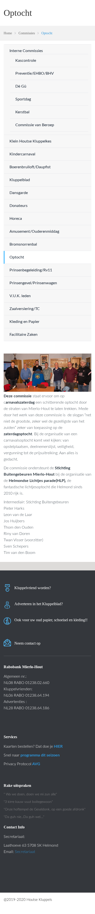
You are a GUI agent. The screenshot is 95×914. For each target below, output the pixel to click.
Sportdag (23, 99)
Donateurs (19, 206)
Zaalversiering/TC (25, 309)
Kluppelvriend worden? (32, 588)
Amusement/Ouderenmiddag (34, 231)
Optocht (17, 257)
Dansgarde (19, 193)
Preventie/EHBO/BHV (34, 73)
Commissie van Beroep (34, 125)
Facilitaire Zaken (24, 335)
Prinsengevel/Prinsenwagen (33, 283)
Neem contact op (27, 643)
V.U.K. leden (20, 296)
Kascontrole (25, 60)
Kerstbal (22, 112)
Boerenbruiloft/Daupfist (30, 167)
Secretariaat (25, 852)
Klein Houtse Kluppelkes (30, 141)
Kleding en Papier (24, 322)
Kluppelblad (20, 180)
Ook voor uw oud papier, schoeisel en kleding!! (50, 620)
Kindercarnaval (22, 154)
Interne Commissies (26, 51)
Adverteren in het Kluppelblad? (38, 604)
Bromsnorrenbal (23, 244)
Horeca (16, 219)
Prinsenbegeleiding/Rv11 (31, 270)
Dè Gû (20, 86)
